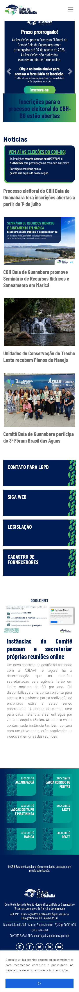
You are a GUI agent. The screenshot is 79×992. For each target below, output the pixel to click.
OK (39, 983)
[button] (8, 71)
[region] (39, 971)
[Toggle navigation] (71, 9)
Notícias (15, 139)
